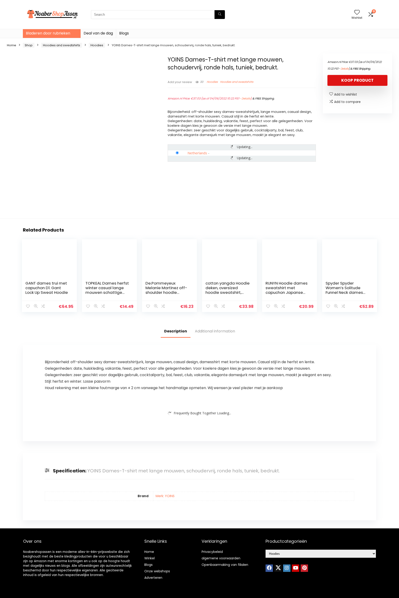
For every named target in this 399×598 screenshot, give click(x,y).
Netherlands (197, 153)
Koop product (357, 80)
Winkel (149, 558)
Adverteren (153, 577)
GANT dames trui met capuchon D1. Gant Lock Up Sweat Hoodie (46, 287)
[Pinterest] (304, 568)
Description (175, 331)
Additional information (215, 331)
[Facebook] (269, 568)
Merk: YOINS (165, 496)
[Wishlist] (357, 12)
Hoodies (97, 45)
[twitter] (278, 568)
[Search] (220, 14)
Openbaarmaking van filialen (225, 564)
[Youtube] (295, 568)
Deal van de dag (98, 33)
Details (246, 98)
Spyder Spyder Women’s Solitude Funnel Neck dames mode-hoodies (344, 290)
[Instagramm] (286, 568)
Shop (29, 45)
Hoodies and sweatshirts (61, 45)
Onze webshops (157, 571)
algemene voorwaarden (221, 558)
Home (11, 45)
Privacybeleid (212, 551)
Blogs (124, 33)
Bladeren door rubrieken (48, 33)
